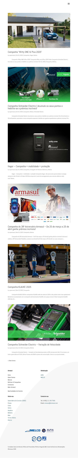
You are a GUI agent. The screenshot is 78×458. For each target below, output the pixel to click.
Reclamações (61, 447)
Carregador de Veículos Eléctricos (39, 169)
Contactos (11, 385)
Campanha (26, 55)
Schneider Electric (38, 112)
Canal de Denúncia (52, 447)
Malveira (10, 413)
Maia (9, 415)
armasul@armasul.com (51, 403)
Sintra (9, 408)
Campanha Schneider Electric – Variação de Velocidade (34, 344)
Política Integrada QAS (41, 447)
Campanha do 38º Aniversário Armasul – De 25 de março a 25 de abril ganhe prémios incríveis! (38, 228)
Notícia (35, 55)
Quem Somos (11, 377)
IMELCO (43, 377)
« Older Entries (12, 360)
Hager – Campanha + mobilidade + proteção (29, 166)
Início (9, 375)
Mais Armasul (11, 387)
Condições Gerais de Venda (15, 447)
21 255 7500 (51, 401)
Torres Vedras (12, 418)
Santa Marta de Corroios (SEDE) (17, 401)
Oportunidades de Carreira (15, 391)
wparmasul (12, 55)
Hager (31, 55)
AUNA (42, 375)
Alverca (10, 420)
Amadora (10, 410)
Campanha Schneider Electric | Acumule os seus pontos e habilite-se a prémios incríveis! (35, 107)
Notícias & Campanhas (14, 382)
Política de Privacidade (28, 447)
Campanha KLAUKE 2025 (19, 287)
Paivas (10, 403)
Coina (9, 406)
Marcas (10, 380)
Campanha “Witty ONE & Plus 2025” (25, 52)
